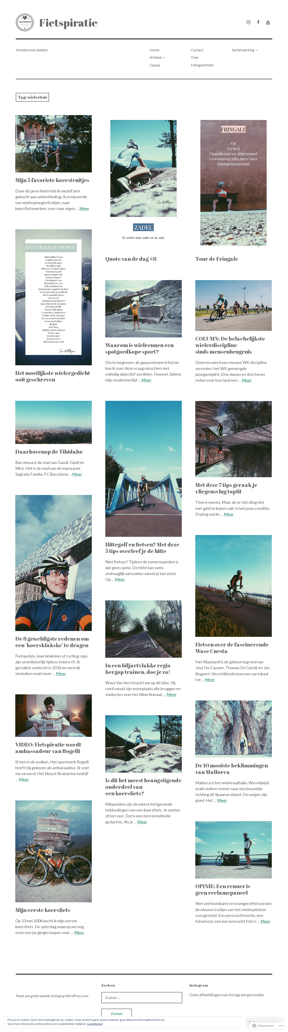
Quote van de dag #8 (130, 258)
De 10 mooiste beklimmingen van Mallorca (231, 769)
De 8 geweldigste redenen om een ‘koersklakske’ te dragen (52, 642)
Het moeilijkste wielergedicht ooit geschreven (52, 376)
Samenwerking (243, 50)
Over (195, 57)
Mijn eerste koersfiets (42, 910)
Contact (197, 50)
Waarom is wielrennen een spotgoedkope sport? (139, 348)
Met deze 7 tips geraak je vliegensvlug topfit (226, 488)
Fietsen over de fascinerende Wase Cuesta (232, 648)
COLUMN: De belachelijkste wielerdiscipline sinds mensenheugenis (230, 345)
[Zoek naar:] (141, 997)
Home (154, 50)
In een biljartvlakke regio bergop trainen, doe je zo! (138, 668)
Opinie (155, 65)
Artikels (156, 57)
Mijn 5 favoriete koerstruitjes (52, 180)
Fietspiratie (68, 22)
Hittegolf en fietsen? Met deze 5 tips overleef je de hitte (142, 548)
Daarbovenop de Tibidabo (49, 451)
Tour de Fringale (216, 258)
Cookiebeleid (95, 1023)
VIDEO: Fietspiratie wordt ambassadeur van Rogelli (48, 748)
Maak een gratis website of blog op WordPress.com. (52, 996)
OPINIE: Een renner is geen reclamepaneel (222, 889)
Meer (84, 208)
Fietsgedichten (202, 65)
